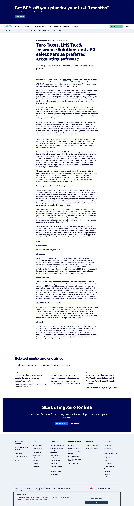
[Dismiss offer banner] (129, 3)
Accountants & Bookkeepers (59, 26)
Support (75, 26)
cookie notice (34, 499)
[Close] (118, 494)
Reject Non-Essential (96, 498)
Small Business (39, 26)
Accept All (96, 502)
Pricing (17, 26)
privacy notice (43, 499)
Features (26, 26)
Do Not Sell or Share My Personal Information (28, 503)
